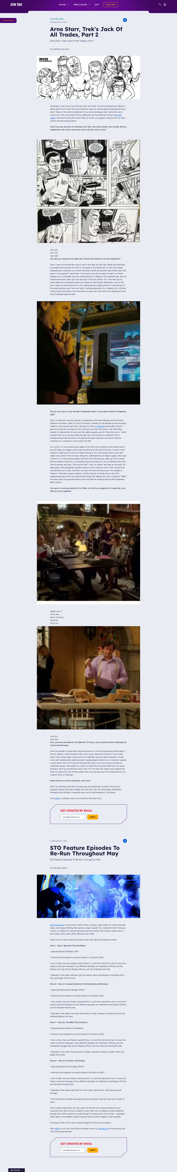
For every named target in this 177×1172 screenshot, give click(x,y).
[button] (16, 4)
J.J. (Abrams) (99, 426)
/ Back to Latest (8, 20)
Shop (97, 5)
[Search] (160, 4)
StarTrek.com (103, 1128)
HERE (57, 798)
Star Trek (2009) (57, 19)
